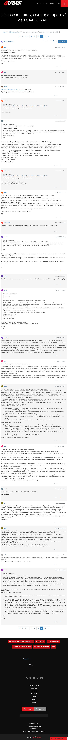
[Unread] (37, 3)
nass (5, 276)
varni (5, 86)
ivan (5, 47)
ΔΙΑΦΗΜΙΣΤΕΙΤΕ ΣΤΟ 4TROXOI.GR (34, 731)
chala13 (6, 236)
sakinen (6, 337)
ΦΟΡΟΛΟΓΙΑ (40, 641)
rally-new (6, 121)
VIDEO (34, 699)
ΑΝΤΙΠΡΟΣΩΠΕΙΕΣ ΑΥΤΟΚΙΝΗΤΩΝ (21, 641)
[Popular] (43, 3)
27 (41, 36)
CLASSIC (34, 694)
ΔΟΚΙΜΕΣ (34, 691)
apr (5, 72)
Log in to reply (62, 41)
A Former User (7, 554)
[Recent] (40, 3)
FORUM (34, 702)
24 (31, 36)
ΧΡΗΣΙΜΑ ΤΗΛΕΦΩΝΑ (41, 647)
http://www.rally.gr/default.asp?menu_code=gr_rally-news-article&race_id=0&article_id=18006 (25, 105)
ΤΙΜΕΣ (34, 696)
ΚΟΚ (53, 647)
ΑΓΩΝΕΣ (34, 688)
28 (45, 36)
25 (34, 36)
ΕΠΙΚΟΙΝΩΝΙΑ (34, 729)
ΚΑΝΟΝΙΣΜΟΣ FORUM (34, 726)
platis (5, 386)
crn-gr (6, 100)
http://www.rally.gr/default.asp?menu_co (12, 89)
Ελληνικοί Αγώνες (9, 41)
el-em (5, 290)
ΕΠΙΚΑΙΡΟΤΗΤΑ (34, 685)
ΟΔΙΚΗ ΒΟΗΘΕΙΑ (53, 641)
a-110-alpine (7, 170)
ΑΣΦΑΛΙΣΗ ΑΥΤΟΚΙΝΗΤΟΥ (22, 647)
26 (38, 36)
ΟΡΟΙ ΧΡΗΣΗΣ (34, 723)
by (30, 737)
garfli (5, 488)
